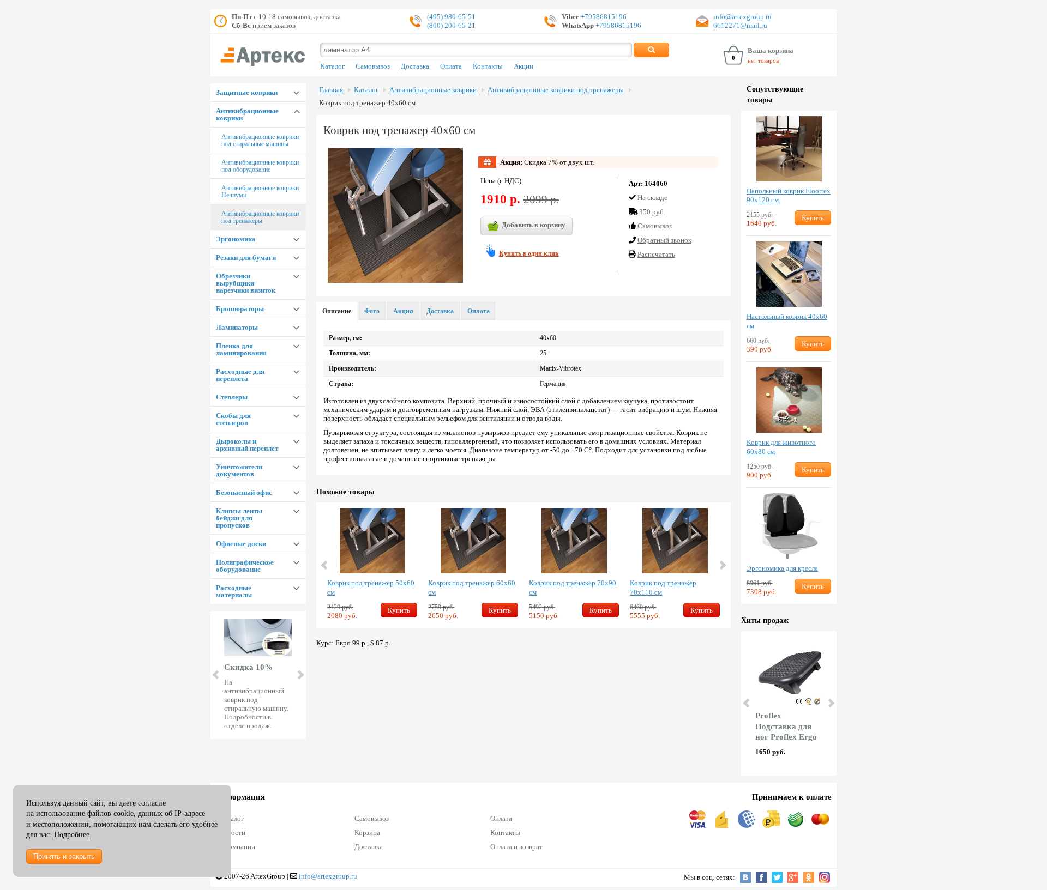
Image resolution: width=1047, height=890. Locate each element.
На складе (652, 197)
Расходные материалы (234, 591)
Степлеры (232, 397)
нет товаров (763, 60)
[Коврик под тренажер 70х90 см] (574, 540)
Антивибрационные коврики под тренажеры (260, 217)
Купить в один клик (529, 253)
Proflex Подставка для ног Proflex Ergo (786, 726)
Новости (232, 832)
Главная (331, 90)
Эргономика (236, 239)
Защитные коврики (247, 92)
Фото (372, 311)
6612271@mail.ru (740, 25)
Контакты (488, 66)
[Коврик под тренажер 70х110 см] (675, 540)
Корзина (367, 832)
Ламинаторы (237, 327)
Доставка (415, 66)
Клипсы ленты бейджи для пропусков (239, 518)
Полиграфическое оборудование (245, 565)
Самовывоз (373, 66)
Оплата (451, 66)
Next (300, 674)
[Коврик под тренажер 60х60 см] (473, 540)
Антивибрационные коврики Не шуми (260, 191)
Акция (403, 311)
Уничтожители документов (239, 470)
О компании (237, 847)
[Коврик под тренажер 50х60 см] (372, 540)
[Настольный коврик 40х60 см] (789, 274)
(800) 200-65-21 (451, 25)
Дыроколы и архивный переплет (247, 444)
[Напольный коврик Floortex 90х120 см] (789, 148)
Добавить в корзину (533, 225)
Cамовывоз (654, 226)
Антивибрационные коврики (247, 114)
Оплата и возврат (516, 847)
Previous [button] (325, 565)
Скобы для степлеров (233, 419)
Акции (523, 66)
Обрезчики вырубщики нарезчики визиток (245, 283)
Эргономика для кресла (782, 568)
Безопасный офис (244, 492)
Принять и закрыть (64, 856)
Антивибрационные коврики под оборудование (260, 166)
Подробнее (71, 835)
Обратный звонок (664, 240)
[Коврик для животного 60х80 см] (789, 400)
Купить (399, 610)
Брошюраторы (240, 309)
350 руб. (652, 212)
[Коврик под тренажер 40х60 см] (395, 215)
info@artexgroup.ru (742, 17)
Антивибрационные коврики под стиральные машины (260, 140)
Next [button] (722, 565)
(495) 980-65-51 (451, 17)
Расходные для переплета (240, 375)
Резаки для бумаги (246, 257)
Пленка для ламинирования (241, 349)
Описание (336, 311)
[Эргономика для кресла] (789, 526)
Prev (216, 674)
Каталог (332, 66)
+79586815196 (603, 17)
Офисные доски (241, 544)
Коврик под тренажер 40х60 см (367, 103)
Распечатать (656, 254)
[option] (372, 565)
